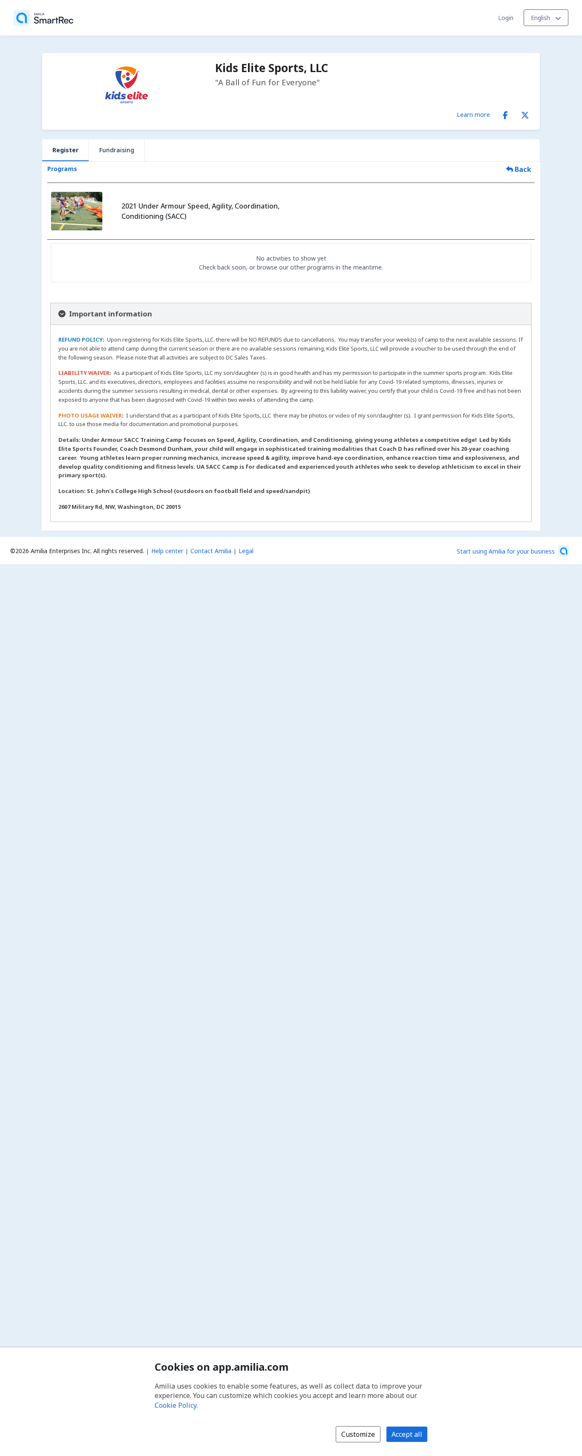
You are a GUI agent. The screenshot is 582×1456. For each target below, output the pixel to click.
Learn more (473, 114)
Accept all (407, 1434)
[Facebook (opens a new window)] (505, 113)
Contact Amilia (210, 551)
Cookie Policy (175, 1405)
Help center (167, 551)
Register (65, 150)
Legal (246, 551)
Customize (358, 1434)
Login (505, 18)
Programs (62, 169)
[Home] (43, 18)
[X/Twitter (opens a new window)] (525, 113)
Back (522, 169)
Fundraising (116, 150)
